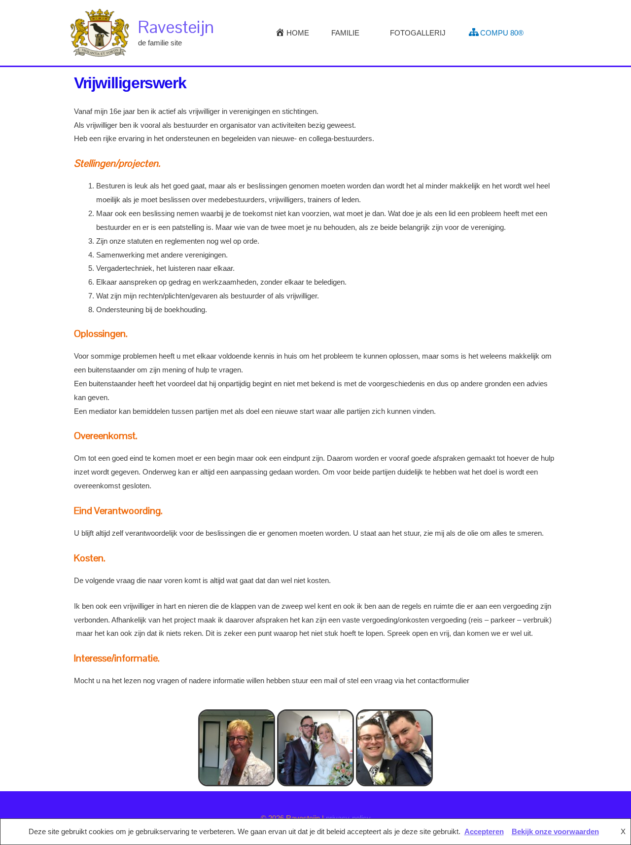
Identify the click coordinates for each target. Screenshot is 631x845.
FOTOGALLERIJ (418, 33)
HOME (297, 33)
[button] (551, 33)
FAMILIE (345, 33)
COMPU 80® (502, 33)
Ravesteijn (176, 27)
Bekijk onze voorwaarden (555, 831)
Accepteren (484, 831)
